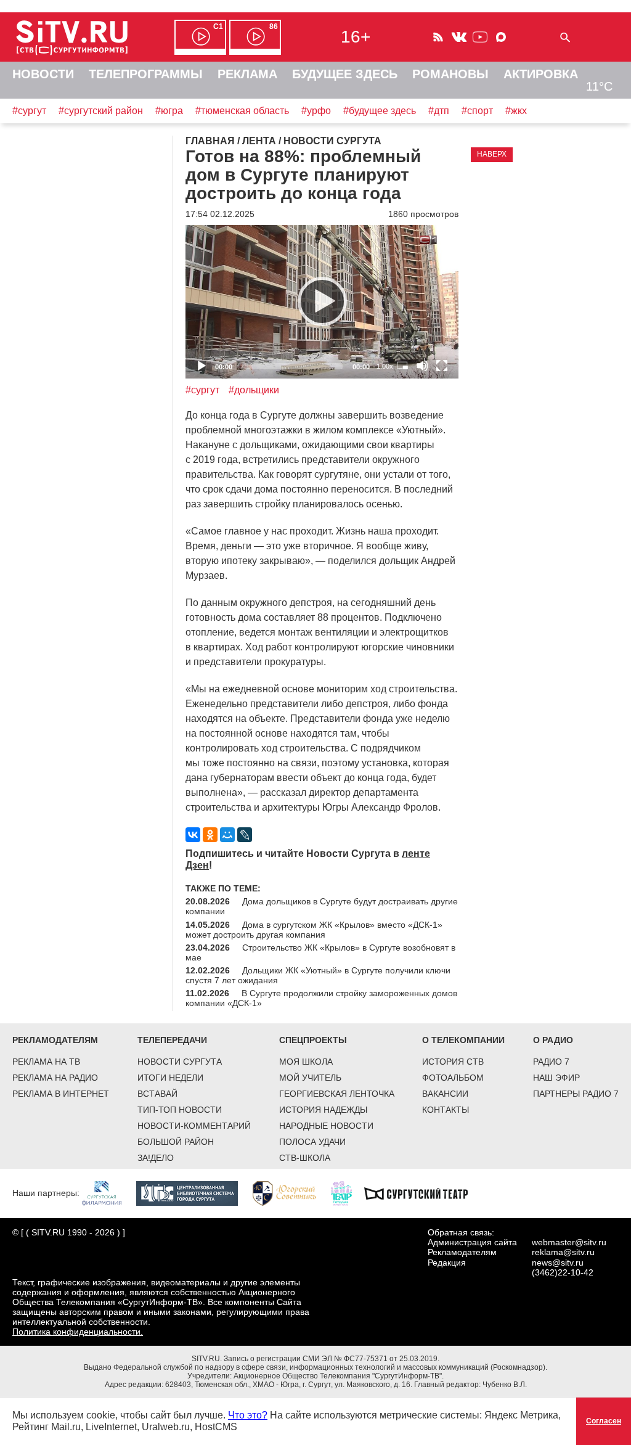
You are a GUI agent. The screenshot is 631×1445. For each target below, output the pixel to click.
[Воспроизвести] (322, 301)
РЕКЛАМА (247, 74)
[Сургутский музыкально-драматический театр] (422, 1193)
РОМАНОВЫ (450, 74)
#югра (169, 110)
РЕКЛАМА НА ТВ (46, 1061)
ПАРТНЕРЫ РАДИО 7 (576, 1094)
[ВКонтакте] (192, 834)
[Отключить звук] (422, 365)
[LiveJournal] (244, 834)
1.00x (385, 366)
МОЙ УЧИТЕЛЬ (310, 1078)
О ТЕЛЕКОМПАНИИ (463, 1040)
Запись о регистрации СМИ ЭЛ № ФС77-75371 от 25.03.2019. (331, 1358)
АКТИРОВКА (540, 74)
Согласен (603, 1421)
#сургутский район (101, 110)
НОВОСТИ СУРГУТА (179, 1061)
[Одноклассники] (210, 834)
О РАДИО (553, 1040)
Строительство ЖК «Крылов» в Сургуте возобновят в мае (320, 952)
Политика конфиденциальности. (77, 1332)
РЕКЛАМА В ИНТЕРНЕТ (60, 1094)
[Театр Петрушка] (347, 1193)
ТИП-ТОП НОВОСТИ (179, 1110)
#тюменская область (242, 110)
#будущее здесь (379, 110)
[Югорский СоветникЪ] (290, 1193)
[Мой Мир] (227, 834)
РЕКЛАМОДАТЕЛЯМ (55, 1040)
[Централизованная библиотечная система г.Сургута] (193, 1193)
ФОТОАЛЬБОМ (453, 1078)
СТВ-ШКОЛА (304, 1158)
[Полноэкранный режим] (441, 365)
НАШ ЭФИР (556, 1078)
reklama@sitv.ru (563, 1252)
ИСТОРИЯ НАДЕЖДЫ (323, 1110)
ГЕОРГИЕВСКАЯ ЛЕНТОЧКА (336, 1094)
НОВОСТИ (43, 74)
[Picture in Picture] (402, 365)
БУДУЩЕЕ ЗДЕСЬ (344, 74)
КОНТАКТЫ (445, 1110)
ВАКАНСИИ (445, 1094)
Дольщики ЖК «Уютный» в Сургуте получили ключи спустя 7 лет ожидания (317, 975)
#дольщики (254, 390)
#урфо (316, 110)
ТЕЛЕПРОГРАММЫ (146, 74)
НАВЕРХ (492, 154)
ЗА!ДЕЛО (155, 1158)
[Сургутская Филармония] (108, 1193)
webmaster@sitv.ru (569, 1242)
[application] (321, 302)
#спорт (477, 110)
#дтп (438, 110)
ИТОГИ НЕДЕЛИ (170, 1078)
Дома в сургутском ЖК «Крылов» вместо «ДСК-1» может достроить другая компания (313, 929)
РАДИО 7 (551, 1061)
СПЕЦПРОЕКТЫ (313, 1040)
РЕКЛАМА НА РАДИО (55, 1078)
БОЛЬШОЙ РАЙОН (175, 1142)
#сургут (29, 110)
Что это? (247, 1415)
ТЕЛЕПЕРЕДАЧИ (172, 1040)
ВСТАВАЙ (157, 1094)
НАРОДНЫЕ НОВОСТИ (326, 1126)
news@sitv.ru (558, 1262)
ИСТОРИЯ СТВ (453, 1061)
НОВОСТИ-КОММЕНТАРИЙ (194, 1126)
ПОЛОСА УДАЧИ (312, 1142)
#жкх (516, 110)
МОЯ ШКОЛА (306, 1061)
